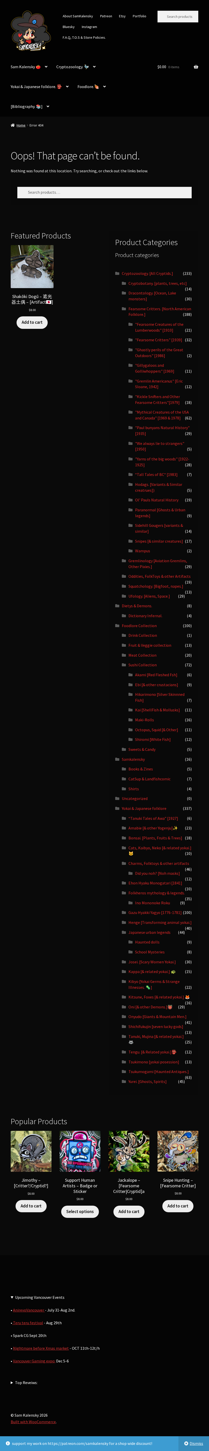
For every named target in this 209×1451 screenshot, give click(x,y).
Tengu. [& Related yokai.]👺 (152, 1051)
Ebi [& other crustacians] (156, 684)
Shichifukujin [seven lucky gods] (155, 1026)
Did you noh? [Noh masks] (157, 873)
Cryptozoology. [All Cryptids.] (147, 273)
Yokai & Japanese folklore (144, 808)
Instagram (89, 26)
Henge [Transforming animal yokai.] (160, 922)
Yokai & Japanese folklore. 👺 (36, 86)
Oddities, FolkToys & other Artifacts (159, 576)
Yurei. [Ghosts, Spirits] (147, 1081)
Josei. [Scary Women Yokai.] (152, 961)
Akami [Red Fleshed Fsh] (156, 674)
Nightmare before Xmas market (41, 1348)
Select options (80, 1211)
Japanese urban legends (149, 932)
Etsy (122, 16)
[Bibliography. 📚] (27, 106)
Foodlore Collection (139, 625)
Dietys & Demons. (137, 605)
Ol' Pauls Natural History (156, 499)
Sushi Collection (142, 664)
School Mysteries (150, 951)
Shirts (133, 788)
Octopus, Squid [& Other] (156, 729)
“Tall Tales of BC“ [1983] (156, 474)
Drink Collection (142, 635)
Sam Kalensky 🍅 (26, 66)
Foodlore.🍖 (88, 86)
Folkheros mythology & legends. (156, 892)
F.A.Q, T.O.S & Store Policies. (84, 37)
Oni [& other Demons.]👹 (150, 1006)
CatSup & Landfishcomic (149, 778)
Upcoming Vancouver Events (39, 1297)
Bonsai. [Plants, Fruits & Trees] (155, 837)
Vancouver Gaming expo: (34, 1360)
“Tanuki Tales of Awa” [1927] (153, 818)
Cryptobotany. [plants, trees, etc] (157, 283)
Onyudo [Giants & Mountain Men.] (157, 1016)
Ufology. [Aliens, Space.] (149, 596)
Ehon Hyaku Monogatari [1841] (155, 882)
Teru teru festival (27, 1322)
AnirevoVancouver (29, 1310)
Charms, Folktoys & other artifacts (158, 863)
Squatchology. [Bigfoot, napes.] (155, 586)
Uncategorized (135, 798)
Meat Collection (142, 655)
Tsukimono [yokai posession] (153, 1061)
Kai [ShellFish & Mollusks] (157, 709)
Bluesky (69, 26)
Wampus (142, 550)
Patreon (106, 16)
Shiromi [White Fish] (153, 739)
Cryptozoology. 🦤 (72, 66)
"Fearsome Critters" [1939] (158, 339)
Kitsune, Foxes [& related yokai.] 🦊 (159, 996)
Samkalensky (133, 759)
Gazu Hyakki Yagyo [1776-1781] (155, 912)
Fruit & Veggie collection (149, 645)
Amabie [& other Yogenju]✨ (153, 827)
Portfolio (139, 16)
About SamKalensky (78, 16)
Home (21, 125)
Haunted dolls (147, 942)
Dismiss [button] (196, 1443)
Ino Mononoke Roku (152, 902)
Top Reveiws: (26, 1382)
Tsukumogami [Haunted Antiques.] (158, 1071)
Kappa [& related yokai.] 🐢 (152, 971)
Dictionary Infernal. (145, 615)
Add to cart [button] (32, 322)
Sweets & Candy (141, 749)
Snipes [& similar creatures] (159, 541)
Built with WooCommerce (33, 1421)
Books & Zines (140, 768)
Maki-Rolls (144, 719)
